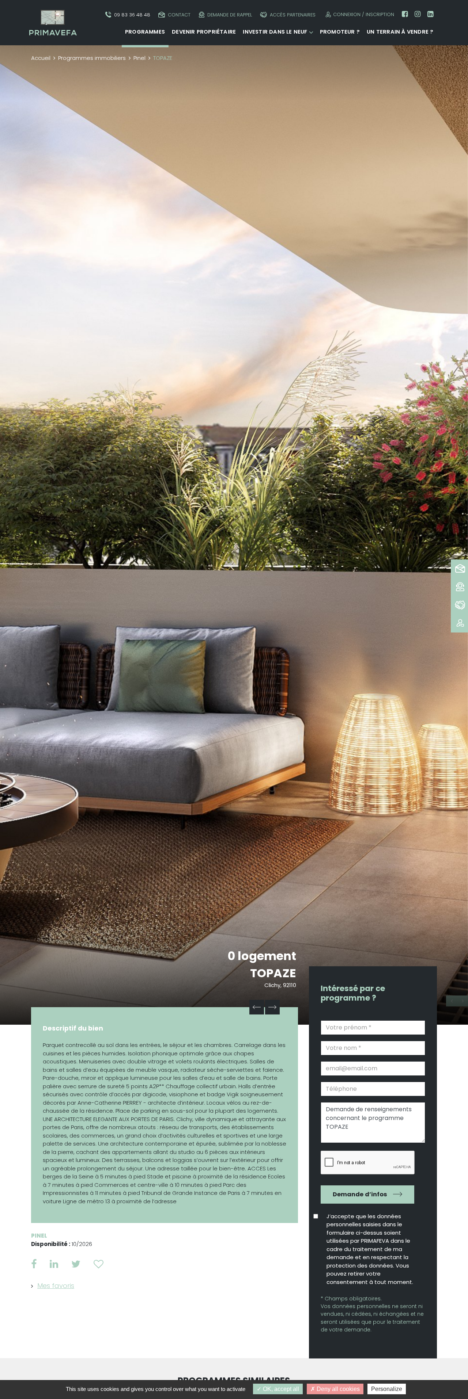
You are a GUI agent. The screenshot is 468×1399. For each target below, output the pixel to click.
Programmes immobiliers (92, 58)
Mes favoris (55, 1285)
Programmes (145, 31)
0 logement (262, 956)
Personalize (386, 1389)
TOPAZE (273, 973)
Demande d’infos (360, 1194)
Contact (179, 15)
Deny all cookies (337, 1389)
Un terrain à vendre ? (400, 31)
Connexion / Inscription (363, 14)
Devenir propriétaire (204, 31)
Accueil (40, 58)
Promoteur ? (340, 31)
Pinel (139, 58)
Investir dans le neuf (275, 31)
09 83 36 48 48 (132, 15)
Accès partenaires (293, 15)
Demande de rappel (229, 15)
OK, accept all (280, 1389)
